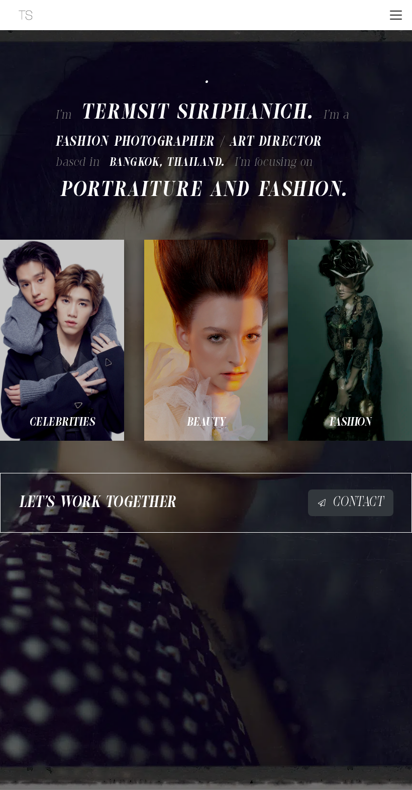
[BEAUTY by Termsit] (206, 340)
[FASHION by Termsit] (350, 340)
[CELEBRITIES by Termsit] (62, 340)
